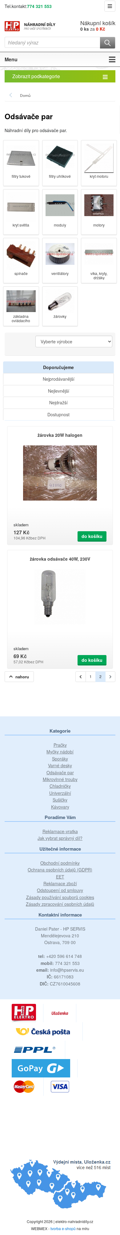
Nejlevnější (58, 391)
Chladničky (60, 786)
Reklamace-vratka (60, 831)
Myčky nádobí (60, 752)
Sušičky (60, 800)
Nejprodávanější (58, 379)
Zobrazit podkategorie (36, 76)
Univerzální (60, 793)
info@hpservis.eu (60, 970)
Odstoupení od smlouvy (60, 890)
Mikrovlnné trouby (60, 779)
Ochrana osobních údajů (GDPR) (60, 870)
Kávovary (60, 807)
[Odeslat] (107, 43)
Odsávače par (60, 772)
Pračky (60, 745)
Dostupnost (58, 414)
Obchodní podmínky (60, 863)
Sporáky (60, 759)
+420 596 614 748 (60, 956)
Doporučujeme (58, 367)
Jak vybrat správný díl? (60, 838)
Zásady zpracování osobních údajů (60, 904)
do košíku (92, 536)
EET (60, 877)
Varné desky (60, 765)
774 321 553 (39, 6)
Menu (11, 59)
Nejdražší (58, 402)
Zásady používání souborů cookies (60, 897)
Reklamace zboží (60, 883)
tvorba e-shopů (63, 1228)
